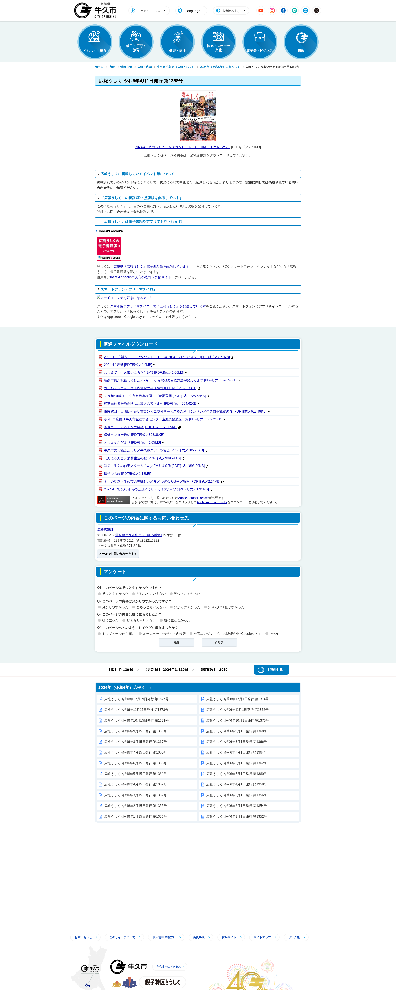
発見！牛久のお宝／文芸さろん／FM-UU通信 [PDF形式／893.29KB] (154, 466)
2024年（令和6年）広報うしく (220, 66)
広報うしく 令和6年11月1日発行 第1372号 (237, 709)
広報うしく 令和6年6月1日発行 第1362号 (236, 763)
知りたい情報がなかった (226, 607)
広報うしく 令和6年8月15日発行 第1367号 (135, 741)
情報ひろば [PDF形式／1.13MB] (127, 473)
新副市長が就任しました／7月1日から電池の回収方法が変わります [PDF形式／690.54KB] (170, 380)
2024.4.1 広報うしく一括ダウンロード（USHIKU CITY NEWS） (182, 147)
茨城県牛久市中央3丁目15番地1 (138, 535)
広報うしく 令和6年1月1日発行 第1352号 (236, 816)
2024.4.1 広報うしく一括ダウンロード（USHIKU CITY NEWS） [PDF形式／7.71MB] (167, 357)
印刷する (275, 670)
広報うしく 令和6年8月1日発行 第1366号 (236, 741)
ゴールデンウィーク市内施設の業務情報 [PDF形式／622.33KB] (150, 388)
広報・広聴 (144, 66)
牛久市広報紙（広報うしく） (176, 66)
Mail (305, 10)
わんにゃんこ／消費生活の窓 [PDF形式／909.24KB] (142, 458)
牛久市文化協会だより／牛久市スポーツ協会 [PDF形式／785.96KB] (154, 450)
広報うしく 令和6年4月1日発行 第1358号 (236, 784)
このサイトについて (122, 937)
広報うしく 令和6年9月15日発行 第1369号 (135, 731)
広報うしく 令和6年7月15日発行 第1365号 (135, 752)
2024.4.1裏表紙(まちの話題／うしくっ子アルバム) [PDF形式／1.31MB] (156, 489)
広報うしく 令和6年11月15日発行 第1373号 (136, 709)
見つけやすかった (115, 593)
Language (192, 11)
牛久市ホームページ (96, 10)
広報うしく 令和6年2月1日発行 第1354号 (236, 806)
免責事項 (199, 937)
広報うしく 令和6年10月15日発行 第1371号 (136, 720)
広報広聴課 (105, 529)
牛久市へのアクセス (169, 966)
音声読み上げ (231, 11)
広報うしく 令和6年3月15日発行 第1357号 (135, 795)
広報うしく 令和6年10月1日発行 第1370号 (237, 720)
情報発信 (126, 66)
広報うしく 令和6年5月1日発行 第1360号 (236, 774)
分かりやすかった (115, 607)
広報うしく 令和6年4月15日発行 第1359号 (135, 784)
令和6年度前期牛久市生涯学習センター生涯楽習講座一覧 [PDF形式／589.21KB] (163, 419)
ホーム (99, 66)
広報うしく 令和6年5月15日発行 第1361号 (135, 774)
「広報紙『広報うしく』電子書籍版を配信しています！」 (153, 266)
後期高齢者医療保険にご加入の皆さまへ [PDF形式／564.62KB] (150, 403)
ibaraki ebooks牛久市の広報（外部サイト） (142, 277)
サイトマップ (262, 937)
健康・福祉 (177, 50)
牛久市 (128, 966)
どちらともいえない (151, 593)
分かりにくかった (187, 607)
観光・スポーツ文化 (218, 48)
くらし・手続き (94, 50)
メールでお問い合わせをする (118, 553)
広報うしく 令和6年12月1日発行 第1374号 (237, 699)
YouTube (261, 10)
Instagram (272, 10)
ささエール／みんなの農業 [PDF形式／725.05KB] (140, 427)
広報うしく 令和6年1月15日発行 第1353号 (135, 816)
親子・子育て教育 (136, 48)
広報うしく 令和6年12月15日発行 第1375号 (136, 699)
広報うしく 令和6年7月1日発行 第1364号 (236, 752)
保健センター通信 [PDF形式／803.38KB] (134, 434)
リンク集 (294, 937)
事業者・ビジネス (260, 50)
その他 (274, 633)
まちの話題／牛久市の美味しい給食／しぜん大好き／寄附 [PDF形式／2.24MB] (162, 481)
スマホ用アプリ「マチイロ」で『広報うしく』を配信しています (158, 306)
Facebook (283, 10)
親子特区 (162, 982)
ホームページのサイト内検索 (164, 633)
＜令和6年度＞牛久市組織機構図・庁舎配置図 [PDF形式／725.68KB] (155, 396)
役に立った (110, 620)
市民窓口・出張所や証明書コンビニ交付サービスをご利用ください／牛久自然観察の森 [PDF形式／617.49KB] (185, 411)
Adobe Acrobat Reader (193, 498)
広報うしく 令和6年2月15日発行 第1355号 (135, 806)
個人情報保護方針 (164, 937)
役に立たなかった (177, 620)
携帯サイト (229, 937)
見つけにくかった (187, 593)
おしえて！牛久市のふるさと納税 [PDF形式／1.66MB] (144, 372)
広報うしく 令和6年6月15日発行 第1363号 (135, 763)
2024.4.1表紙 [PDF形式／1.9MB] (128, 365)
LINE (294, 10)
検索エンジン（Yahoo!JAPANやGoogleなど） (228, 633)
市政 (301, 50)
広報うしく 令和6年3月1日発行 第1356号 (236, 795)
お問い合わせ (83, 937)
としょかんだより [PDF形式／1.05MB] (132, 442)
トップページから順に (118, 633)
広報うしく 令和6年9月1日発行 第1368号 (236, 731)
